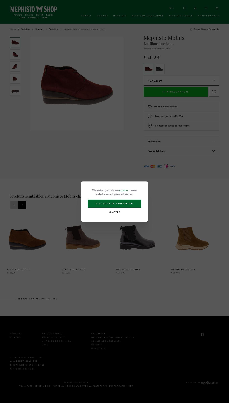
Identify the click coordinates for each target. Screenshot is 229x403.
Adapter (114, 212)
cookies (123, 190)
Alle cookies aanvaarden (114, 203)
